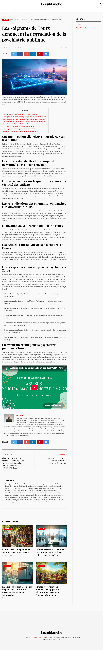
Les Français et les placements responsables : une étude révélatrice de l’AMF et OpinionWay (17, 591)
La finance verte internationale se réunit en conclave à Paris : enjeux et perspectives (51, 552)
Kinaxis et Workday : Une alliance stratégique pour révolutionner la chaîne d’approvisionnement (48, 591)
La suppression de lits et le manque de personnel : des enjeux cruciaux (25, 117)
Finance (5, 10)
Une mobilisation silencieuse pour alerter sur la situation (20, 114)
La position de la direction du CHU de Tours (17, 124)
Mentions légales (82, 27)
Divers (13, 10)
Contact (78, 25)
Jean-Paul (8, 555)
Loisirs (21, 10)
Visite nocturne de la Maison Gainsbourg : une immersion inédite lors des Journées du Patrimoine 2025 (13, 463)
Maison (29, 10)
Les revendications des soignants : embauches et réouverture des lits (24, 121)
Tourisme (38, 10)
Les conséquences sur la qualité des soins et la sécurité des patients (24, 119)
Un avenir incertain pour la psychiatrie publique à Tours (20, 131)
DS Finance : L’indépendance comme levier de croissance (16, 551)
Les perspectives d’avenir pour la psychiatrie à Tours (19, 129)
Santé (47, 10)
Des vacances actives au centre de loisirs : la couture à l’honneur (56, 460)
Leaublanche (51, 4)
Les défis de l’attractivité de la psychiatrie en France (19, 126)
